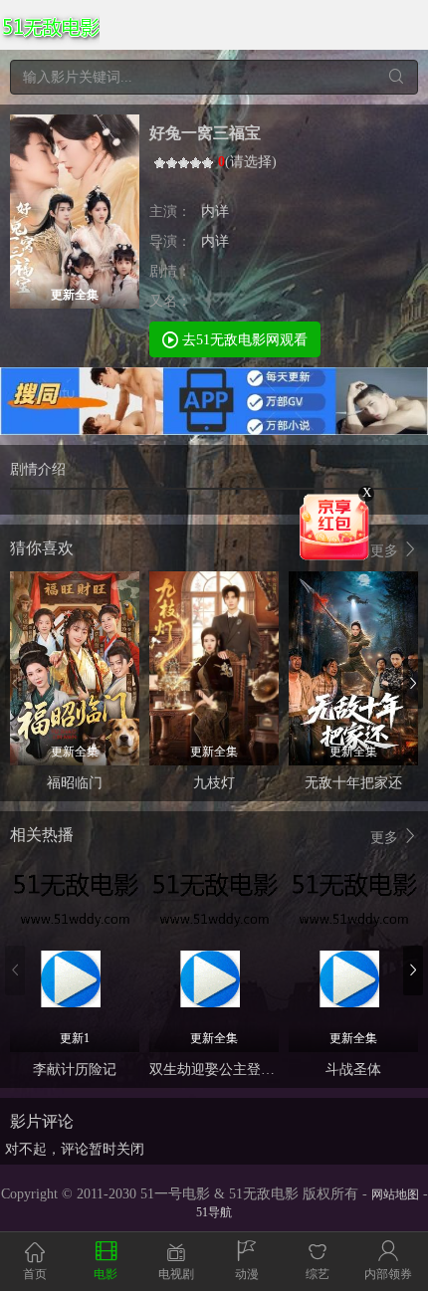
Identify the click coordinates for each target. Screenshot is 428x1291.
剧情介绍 (38, 469)
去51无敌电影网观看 (243, 339)
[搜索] (395, 77)
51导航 (214, 1212)
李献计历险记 (74, 1069)
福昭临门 (75, 782)
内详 (215, 211)
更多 (386, 550)
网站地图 (395, 1194)
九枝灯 (214, 782)
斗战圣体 (353, 1069)
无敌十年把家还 (353, 782)
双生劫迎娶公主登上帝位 (226, 1069)
